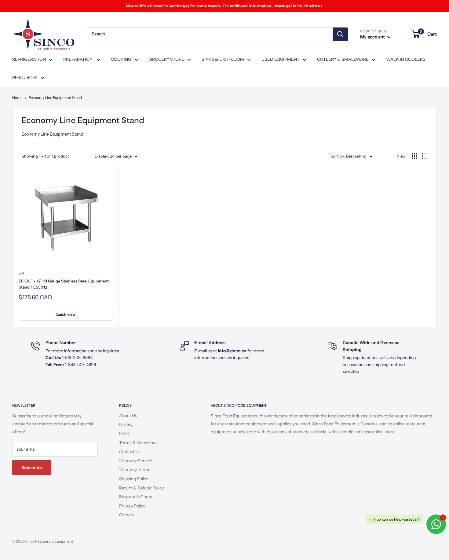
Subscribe (31, 467)
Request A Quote (135, 497)
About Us (128, 415)
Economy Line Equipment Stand (55, 97)
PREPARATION (78, 59)
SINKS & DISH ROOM (223, 59)
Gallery (126, 424)
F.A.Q (124, 433)
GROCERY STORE (166, 59)
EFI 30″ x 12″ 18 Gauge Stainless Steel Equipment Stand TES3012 (64, 283)
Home (17, 97)
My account (373, 37)
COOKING (121, 59)
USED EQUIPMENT (280, 59)
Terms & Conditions (138, 442)
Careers (126, 515)
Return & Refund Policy (141, 488)
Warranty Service (135, 461)
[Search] (340, 34)
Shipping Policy (133, 479)
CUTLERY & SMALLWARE (343, 59)
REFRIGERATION (29, 59)
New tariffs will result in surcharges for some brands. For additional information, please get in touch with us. (224, 5)
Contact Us (130, 451)
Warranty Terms (134, 469)
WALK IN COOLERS (405, 59)
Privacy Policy (132, 506)
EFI (21, 273)
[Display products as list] (424, 156)
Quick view (65, 314)
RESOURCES (25, 77)
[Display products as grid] (414, 156)
